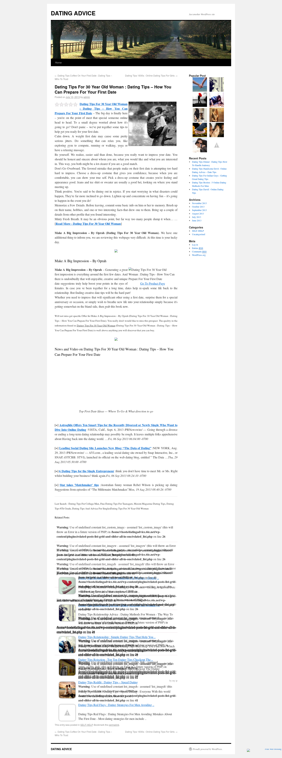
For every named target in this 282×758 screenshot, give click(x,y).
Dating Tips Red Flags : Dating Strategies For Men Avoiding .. (116, 705)
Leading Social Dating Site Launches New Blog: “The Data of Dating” (105, 448)
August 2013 (198, 213)
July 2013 (196, 216)
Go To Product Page (152, 283)
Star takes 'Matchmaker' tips (79, 485)
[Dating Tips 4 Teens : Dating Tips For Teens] (216, 151)
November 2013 (199, 203)
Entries (197, 248)
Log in (195, 244)
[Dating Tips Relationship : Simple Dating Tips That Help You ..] (67, 652)
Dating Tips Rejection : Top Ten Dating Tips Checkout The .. (115, 659)
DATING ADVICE (73, 13)
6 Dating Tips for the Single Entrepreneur (86, 471)
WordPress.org (199, 254)
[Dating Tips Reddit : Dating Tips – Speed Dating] (67, 697)
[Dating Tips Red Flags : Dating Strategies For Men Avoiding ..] (67, 720)
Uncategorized (198, 234)
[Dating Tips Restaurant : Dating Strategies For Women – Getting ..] (67, 593)
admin (86, 97)
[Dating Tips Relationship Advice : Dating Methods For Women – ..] (67, 620)
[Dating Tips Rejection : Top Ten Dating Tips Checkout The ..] (67, 674)
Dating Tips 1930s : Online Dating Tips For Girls (151, 75)
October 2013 (198, 206)
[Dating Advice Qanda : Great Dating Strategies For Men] (200, 90)
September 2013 (199, 210)
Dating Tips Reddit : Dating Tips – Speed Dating (108, 682)
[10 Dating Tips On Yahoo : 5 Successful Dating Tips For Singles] (216, 136)
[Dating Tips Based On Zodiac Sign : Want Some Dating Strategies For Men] (200, 105)
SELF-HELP (86, 724)
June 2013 (196, 220)
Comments (199, 251)
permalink (114, 724)
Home (58, 62)
